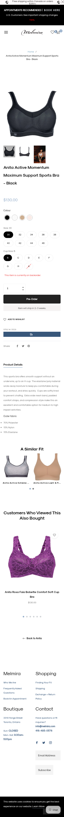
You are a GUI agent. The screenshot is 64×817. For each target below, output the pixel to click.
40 (8, 242)
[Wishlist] (52, 32)
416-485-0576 (43, 730)
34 (31, 233)
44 (31, 242)
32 (20, 233)
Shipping (40, 688)
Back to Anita (34, 638)
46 (43, 242)
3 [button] (30, 616)
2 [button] (27, 616)
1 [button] (23, 616)
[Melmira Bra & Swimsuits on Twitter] (43, 742)
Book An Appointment (14, 698)
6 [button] (40, 616)
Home (31, 51)
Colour (7, 210)
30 (8, 233)
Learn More (38, 806)
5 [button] (37, 616)
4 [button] (33, 616)
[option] (32, 573)
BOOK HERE (51, 10)
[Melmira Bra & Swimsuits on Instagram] (50, 742)
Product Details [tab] (13, 364)
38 (54, 233)
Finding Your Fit (43, 682)
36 (43, 233)
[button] (7, 217)
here (32, 19)
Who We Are (9, 682)
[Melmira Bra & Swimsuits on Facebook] (36, 742)
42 (20, 242)
